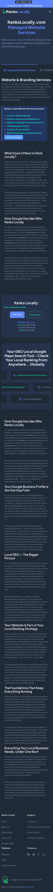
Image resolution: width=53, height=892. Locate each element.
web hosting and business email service (23, 727)
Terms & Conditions (36, 838)
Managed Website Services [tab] (21, 70)
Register (5, 854)
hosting (28, 762)
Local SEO (44, 273)
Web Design (29, 330)
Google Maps (7, 843)
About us (5, 827)
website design (15, 762)
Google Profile (29, 325)
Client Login (17, 314)
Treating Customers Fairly (38, 827)
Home (4, 821)
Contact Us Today (13, 137)
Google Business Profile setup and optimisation (23, 764)
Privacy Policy (33, 832)
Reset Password (9, 865)
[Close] (51, 2)
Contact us (35, 314)
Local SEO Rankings (26, 327)
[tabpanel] (26, 111)
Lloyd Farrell (29, 887)
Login (4, 860)
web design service (15, 664)
